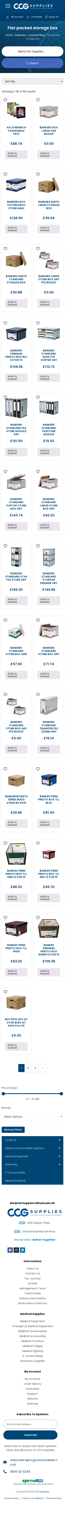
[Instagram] (16, 1250)
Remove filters (13, 1129)
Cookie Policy (11, 1498)
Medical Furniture (15, 1180)
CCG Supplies (41, 1491)
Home (9, 35)
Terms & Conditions (32, 1498)
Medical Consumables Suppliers (33, 1148)
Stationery (20, 35)
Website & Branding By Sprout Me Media (33, 1484)
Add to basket (12, 154)
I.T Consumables (15, 1172)
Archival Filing (36, 35)
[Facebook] (10, 1250)
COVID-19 (33, 1140)
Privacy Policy (54, 1498)
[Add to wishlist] (5, 100)
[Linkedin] (22, 1250)
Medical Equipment (33, 1156)
